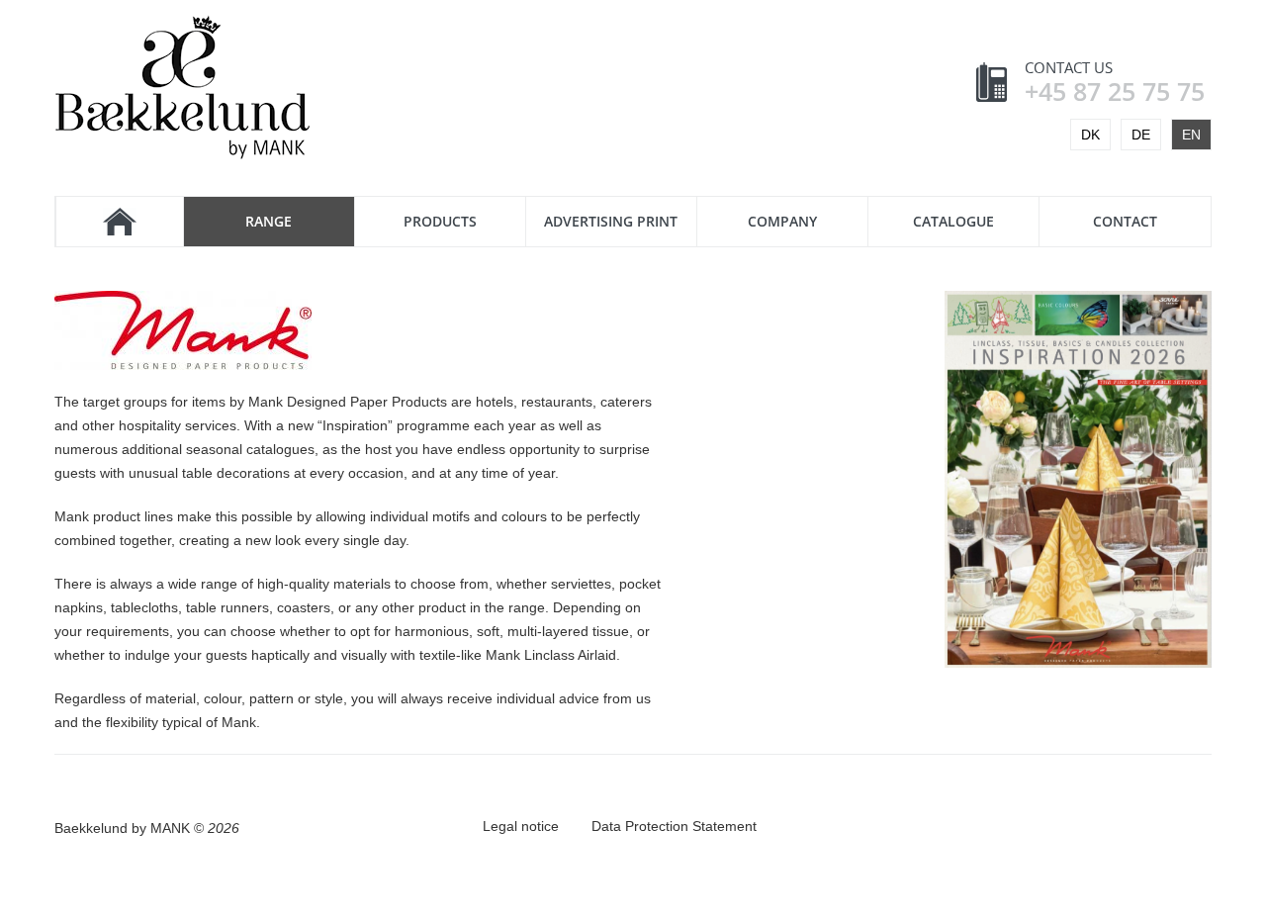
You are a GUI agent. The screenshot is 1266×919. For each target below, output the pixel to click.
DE (1140, 134)
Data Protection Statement (674, 826)
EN (1191, 134)
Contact (1125, 221)
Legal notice (521, 826)
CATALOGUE (953, 221)
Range (268, 221)
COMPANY (782, 221)
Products (440, 221)
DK (1090, 134)
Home (119, 221)
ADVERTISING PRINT (611, 221)
